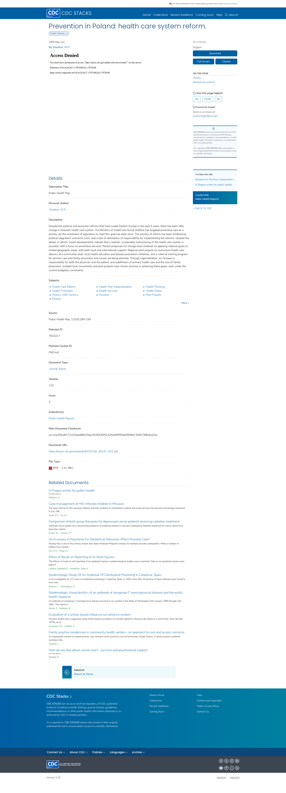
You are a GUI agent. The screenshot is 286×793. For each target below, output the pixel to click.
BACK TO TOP (204, 208)
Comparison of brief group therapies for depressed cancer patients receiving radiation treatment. (114, 521)
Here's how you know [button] (228, 3)
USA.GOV (235, 777)
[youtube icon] (221, 768)
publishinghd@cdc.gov (205, 116)
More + (185, 303)
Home (147, 15)
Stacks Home (157, 695)
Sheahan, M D (61, 47)
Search (233, 15)
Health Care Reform (64, 287)
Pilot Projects (153, 295)
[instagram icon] (231, 760)
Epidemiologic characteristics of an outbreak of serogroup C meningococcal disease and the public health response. (116, 594)
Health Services (108, 291)
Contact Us (203, 711)
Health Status (154, 291)
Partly (207, 99)
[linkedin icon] (237, 760)
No (218, 99)
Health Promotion (62, 291)
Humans (104, 295)
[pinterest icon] (226, 768)
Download (215, 53)
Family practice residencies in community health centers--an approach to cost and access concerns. (117, 632)
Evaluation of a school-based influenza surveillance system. (90, 614)
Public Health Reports (61, 418)
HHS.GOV (221, 777)
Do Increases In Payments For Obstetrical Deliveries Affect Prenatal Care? (99, 539)
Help (219, 15)
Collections (160, 15)
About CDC (77, 752)
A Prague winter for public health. (72, 490)
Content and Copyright (209, 700)
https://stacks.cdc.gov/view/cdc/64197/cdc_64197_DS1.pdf (83, 451)
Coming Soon (205, 15)
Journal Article (57, 369)
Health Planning (155, 287)
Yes (197, 99)
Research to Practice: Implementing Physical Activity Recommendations (215, 179)
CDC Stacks (57, 696)
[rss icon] (237, 768)
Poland (56, 299)
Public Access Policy (208, 706)
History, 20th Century (65, 295)
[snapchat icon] (231, 768)
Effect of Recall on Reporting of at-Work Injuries (81, 557)
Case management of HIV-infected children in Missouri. (87, 504)
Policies (97, 752)
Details (197, 77)
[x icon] (226, 760)
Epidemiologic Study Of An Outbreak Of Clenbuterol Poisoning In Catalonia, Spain (105, 575)
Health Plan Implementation (115, 287)
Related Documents (204, 82)
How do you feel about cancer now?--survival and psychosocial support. (98, 650)
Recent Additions (182, 15)
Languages (117, 752)
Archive (137, 752)
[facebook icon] (221, 760)
